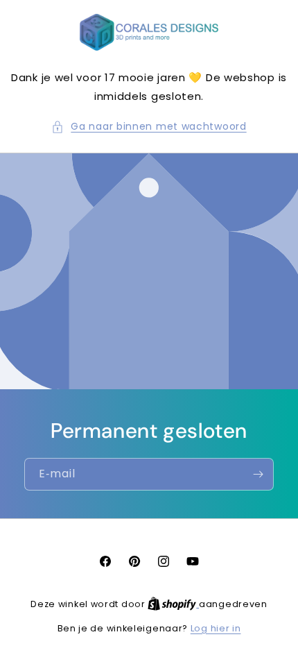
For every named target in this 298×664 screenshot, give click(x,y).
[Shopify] (173, 604)
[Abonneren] (258, 474)
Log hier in (216, 628)
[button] (148, 126)
